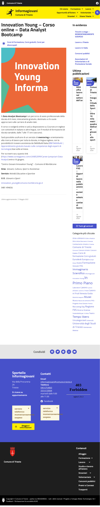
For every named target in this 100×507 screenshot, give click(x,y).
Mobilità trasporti (78, 297)
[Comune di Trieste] (3, 3)
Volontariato (86, 12)
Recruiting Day (79, 306)
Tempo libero (81, 317)
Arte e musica (90, 238)
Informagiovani (26, 10)
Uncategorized (79, 320)
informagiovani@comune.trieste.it (56, 382)
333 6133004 (46, 390)
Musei (87, 297)
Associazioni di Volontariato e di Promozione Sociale (83, 61)
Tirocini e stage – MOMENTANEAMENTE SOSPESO (84, 34)
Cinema (91, 244)
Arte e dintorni (79, 238)
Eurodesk (77, 259)
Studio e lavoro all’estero (86, 467)
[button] (97, 12)
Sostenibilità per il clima (81, 313)
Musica (75, 300)
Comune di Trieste (14, 3)
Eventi (79, 263)
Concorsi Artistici (84, 250)
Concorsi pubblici (82, 53)
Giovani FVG (78, 266)
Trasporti (83, 489)
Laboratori (76, 287)
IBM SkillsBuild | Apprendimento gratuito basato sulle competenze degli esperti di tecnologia (32, 146)
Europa (85, 259)
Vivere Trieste (85, 16)
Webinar (75, 330)
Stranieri (71, 16)
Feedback (9, 501)
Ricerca (80, 310)
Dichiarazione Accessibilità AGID (26, 501)
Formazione (76, 8)
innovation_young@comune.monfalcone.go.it (22, 183)
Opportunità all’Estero (66, 12)
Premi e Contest (86, 485)
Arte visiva (76, 241)
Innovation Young (78, 278)
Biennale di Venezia (87, 241)
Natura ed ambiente (84, 300)
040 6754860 (46, 387)
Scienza (87, 310)
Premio (90, 303)
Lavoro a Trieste (82, 42)
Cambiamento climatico (81, 244)
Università (89, 320)
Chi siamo (64, 8)
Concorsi (75, 250)
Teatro (91, 313)
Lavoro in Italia (81, 47)
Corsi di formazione (15, 42)
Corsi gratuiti (30, 42)
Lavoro (88, 8)
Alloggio (83, 454)
